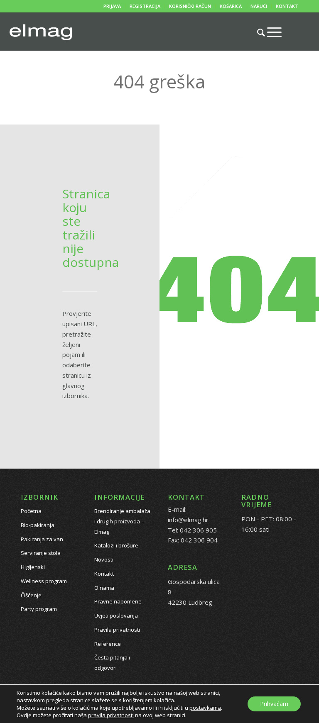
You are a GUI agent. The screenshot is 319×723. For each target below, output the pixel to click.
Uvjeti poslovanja (116, 615)
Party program (39, 609)
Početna (31, 511)
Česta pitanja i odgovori (112, 663)
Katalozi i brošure (116, 545)
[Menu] (270, 32)
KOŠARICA (231, 6)
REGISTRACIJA (145, 6)
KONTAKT (287, 6)
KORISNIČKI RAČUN (190, 6)
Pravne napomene (118, 601)
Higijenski (33, 567)
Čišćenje (31, 595)
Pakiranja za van (42, 539)
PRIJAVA (112, 6)
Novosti (103, 559)
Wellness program (44, 581)
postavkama (205, 707)
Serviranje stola (41, 553)
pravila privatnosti (111, 715)
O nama (104, 587)
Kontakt (104, 573)
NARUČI (258, 6)
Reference (107, 643)
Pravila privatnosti (117, 629)
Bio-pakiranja (37, 525)
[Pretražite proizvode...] (257, 32)
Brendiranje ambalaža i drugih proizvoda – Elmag (122, 521)
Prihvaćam (274, 704)
